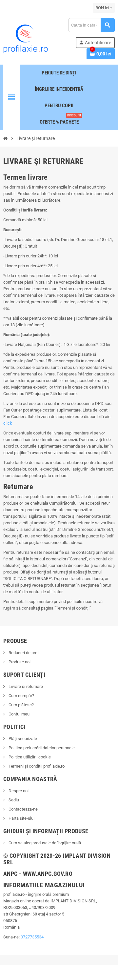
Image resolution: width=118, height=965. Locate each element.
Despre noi (18, 790)
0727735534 (32, 937)
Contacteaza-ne (23, 809)
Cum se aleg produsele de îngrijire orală (44, 842)
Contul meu (19, 714)
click (7, 423)
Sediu (13, 799)
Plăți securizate (22, 738)
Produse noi (19, 661)
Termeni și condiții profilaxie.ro (36, 766)
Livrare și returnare (25, 686)
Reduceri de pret (23, 652)
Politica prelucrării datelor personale (41, 747)
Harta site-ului (21, 818)
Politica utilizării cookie (29, 756)
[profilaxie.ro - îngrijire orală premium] (25, 38)
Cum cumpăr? (21, 695)
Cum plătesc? (21, 704)
